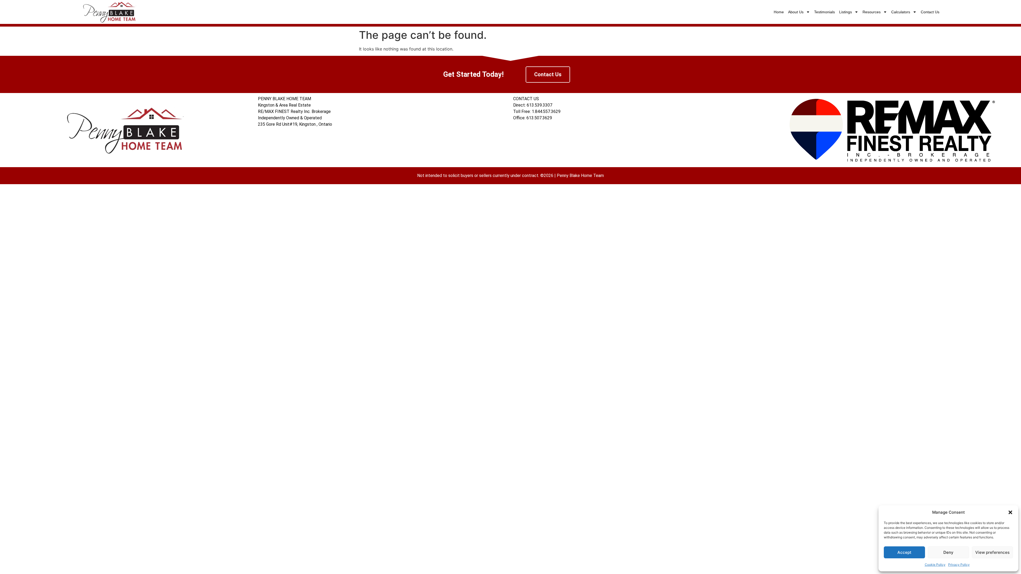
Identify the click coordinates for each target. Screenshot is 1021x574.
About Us (796, 12)
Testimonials (824, 12)
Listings (845, 12)
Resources (872, 12)
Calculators (900, 12)
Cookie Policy (935, 565)
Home (779, 12)
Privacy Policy (959, 565)
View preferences (992, 552)
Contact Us (930, 12)
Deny (948, 552)
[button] (1010, 512)
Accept (904, 552)
